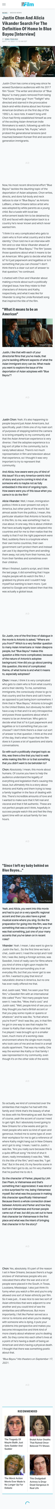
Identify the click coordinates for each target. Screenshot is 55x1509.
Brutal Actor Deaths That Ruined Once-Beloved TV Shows (40, 1442)
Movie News (16, 13)
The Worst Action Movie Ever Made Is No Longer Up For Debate (15, 1483)
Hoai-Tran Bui (11, 39)
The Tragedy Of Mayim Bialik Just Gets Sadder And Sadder (14, 1444)
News (4, 13)
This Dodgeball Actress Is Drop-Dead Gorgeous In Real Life (39, 1483)
